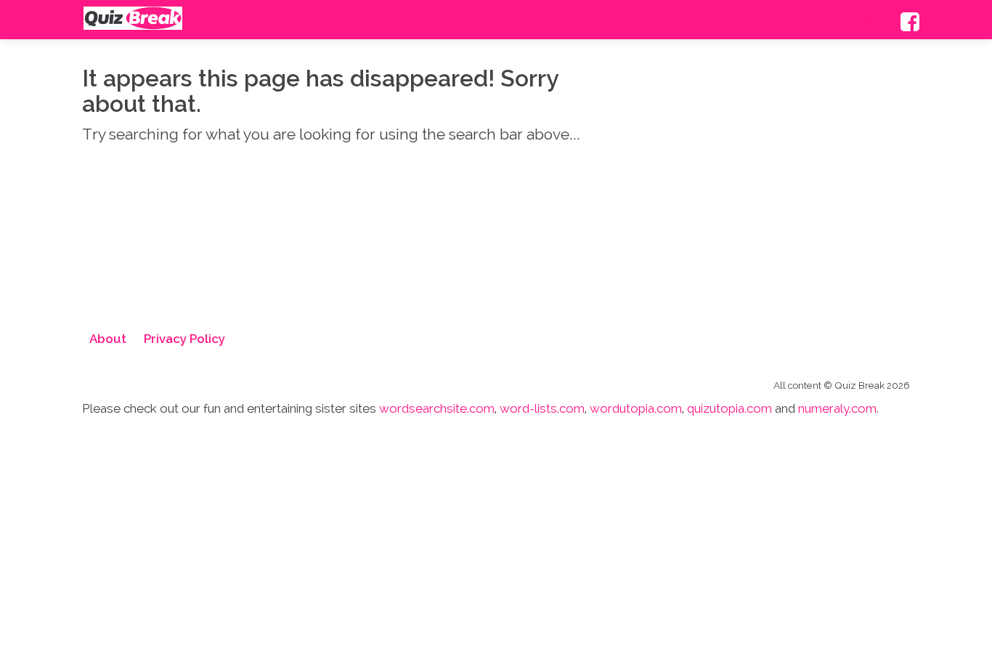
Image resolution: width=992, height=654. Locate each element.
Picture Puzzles (841, 22)
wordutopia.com (636, 408)
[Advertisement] (779, 199)
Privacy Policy (184, 338)
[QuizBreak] (133, 18)
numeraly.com (837, 408)
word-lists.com (542, 408)
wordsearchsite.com (437, 408)
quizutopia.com (729, 408)
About (107, 338)
